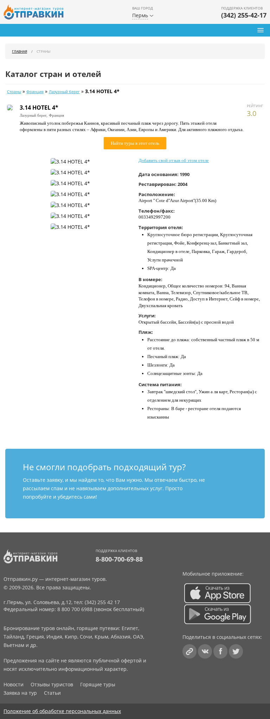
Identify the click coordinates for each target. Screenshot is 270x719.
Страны (14, 91)
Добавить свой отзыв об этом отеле (174, 160)
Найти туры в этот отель (135, 143)
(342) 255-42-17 (243, 15)
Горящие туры (97, 684)
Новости (14, 684)
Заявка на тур (20, 692)
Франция (35, 91)
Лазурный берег (64, 91)
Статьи (52, 692)
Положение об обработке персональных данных (62, 711)
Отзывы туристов (52, 684)
